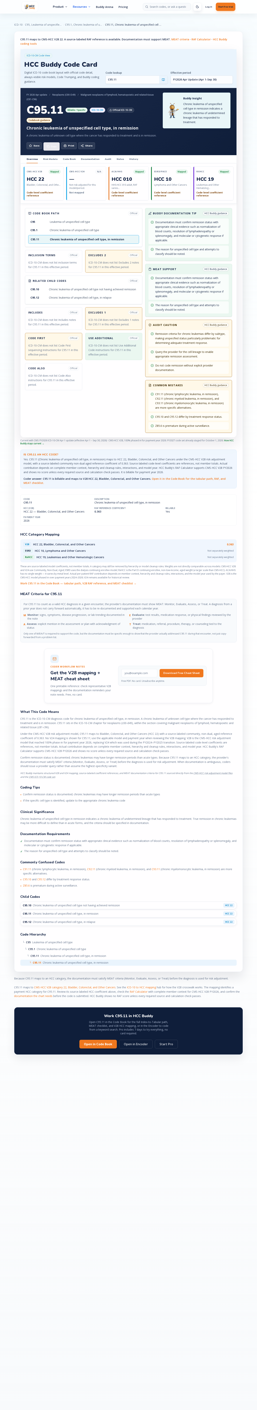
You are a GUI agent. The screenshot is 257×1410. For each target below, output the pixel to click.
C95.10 (27, 879)
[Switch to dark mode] (197, 7)
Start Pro (166, 1044)
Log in (208, 6)
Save (36, 145)
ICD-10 (18, 24)
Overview (32, 159)
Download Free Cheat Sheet (181, 673)
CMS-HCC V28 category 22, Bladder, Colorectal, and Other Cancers (75, 987)
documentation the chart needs (33, 996)
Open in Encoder (136, 1044)
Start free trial (225, 6)
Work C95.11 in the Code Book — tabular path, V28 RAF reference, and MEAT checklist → (78, 583)
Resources (80, 7)
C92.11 (91, 869)
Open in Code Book (98, 1044)
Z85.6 (26, 885)
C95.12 (41, 879)
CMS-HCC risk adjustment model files (213, 773)
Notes (120, 159)
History (133, 159)
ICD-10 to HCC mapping (141, 987)
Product (58, 7)
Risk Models (50, 159)
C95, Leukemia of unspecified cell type (44, 24)
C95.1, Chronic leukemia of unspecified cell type (84, 24)
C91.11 (27, 869)
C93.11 (156, 869)
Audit (108, 159)
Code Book (69, 159)
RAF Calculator (201, 39)
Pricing (123, 7)
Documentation (90, 159)
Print (71, 145)
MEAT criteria (180, 39)
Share (89, 145)
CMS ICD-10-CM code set (42, 777)
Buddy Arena (104, 7)
